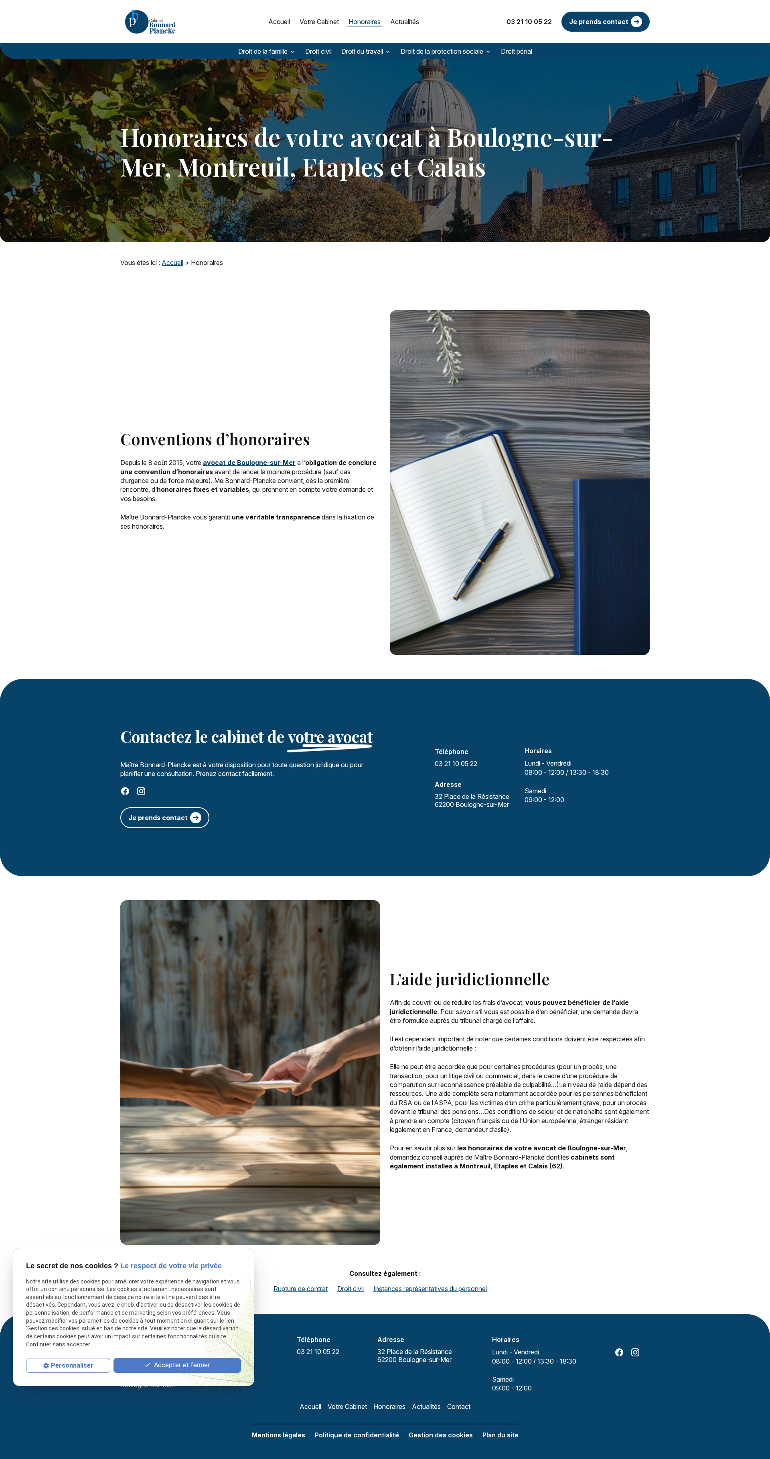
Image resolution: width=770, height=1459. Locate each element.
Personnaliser (72, 1365)
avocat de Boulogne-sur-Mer (249, 463)
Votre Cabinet (319, 22)
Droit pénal (516, 51)
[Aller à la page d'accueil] (150, 22)
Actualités (404, 22)
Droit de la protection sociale (442, 51)
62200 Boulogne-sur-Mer (473, 800)
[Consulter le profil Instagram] (141, 791)
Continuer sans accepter (58, 1344)
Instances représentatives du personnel (430, 1289)
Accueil (279, 22)
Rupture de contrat (301, 1289)
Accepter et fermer (181, 1365)
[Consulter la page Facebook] (125, 791)
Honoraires (365, 22)
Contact (458, 1406)
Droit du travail (362, 51)
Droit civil (318, 51)
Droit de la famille (263, 51)
